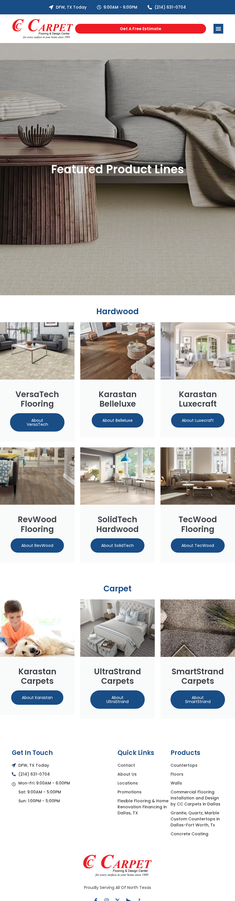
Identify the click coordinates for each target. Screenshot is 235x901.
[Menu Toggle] (218, 29)
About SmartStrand (198, 699)
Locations (127, 783)
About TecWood (197, 545)
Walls (176, 783)
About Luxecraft (198, 420)
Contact (126, 765)
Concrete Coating (189, 834)
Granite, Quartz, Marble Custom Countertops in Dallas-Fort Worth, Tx (195, 819)
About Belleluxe (117, 420)
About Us (127, 774)
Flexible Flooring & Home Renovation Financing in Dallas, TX (143, 807)
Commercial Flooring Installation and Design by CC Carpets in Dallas (195, 798)
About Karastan (37, 697)
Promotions (129, 792)
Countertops (184, 765)
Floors (177, 774)
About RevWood (37, 545)
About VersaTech (37, 422)
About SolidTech (117, 545)
